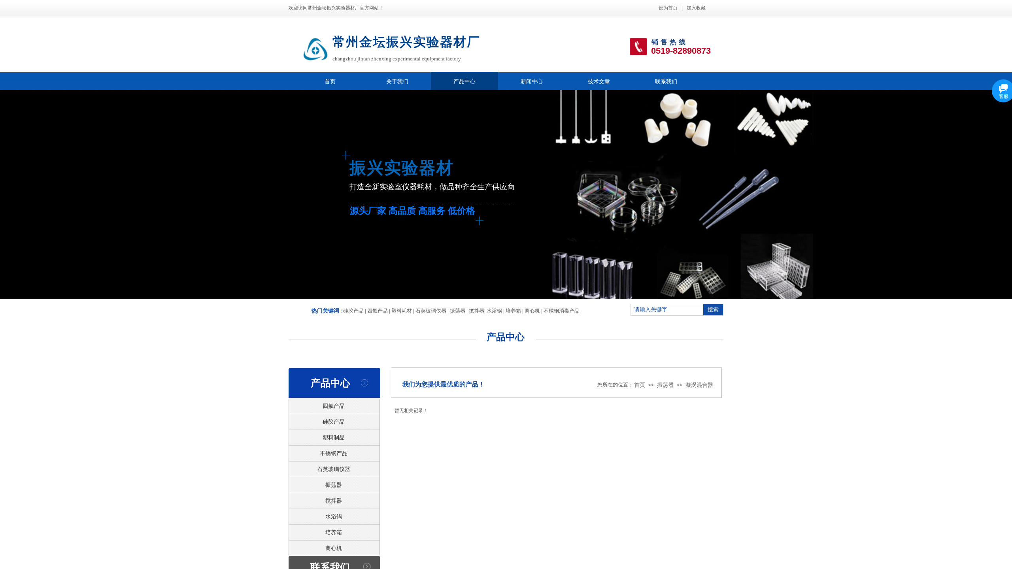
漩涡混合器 (699, 385)
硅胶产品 (353, 311)
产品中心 (464, 82)
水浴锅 (494, 311)
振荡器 (457, 311)
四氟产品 (377, 311)
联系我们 (666, 82)
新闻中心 (532, 82)
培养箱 (513, 311)
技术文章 (599, 82)
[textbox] (667, 310)
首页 (330, 82)
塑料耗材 (401, 311)
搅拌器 (476, 311)
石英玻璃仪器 (430, 311)
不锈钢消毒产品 (562, 311)
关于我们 (397, 82)
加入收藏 (696, 8)
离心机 (532, 311)
